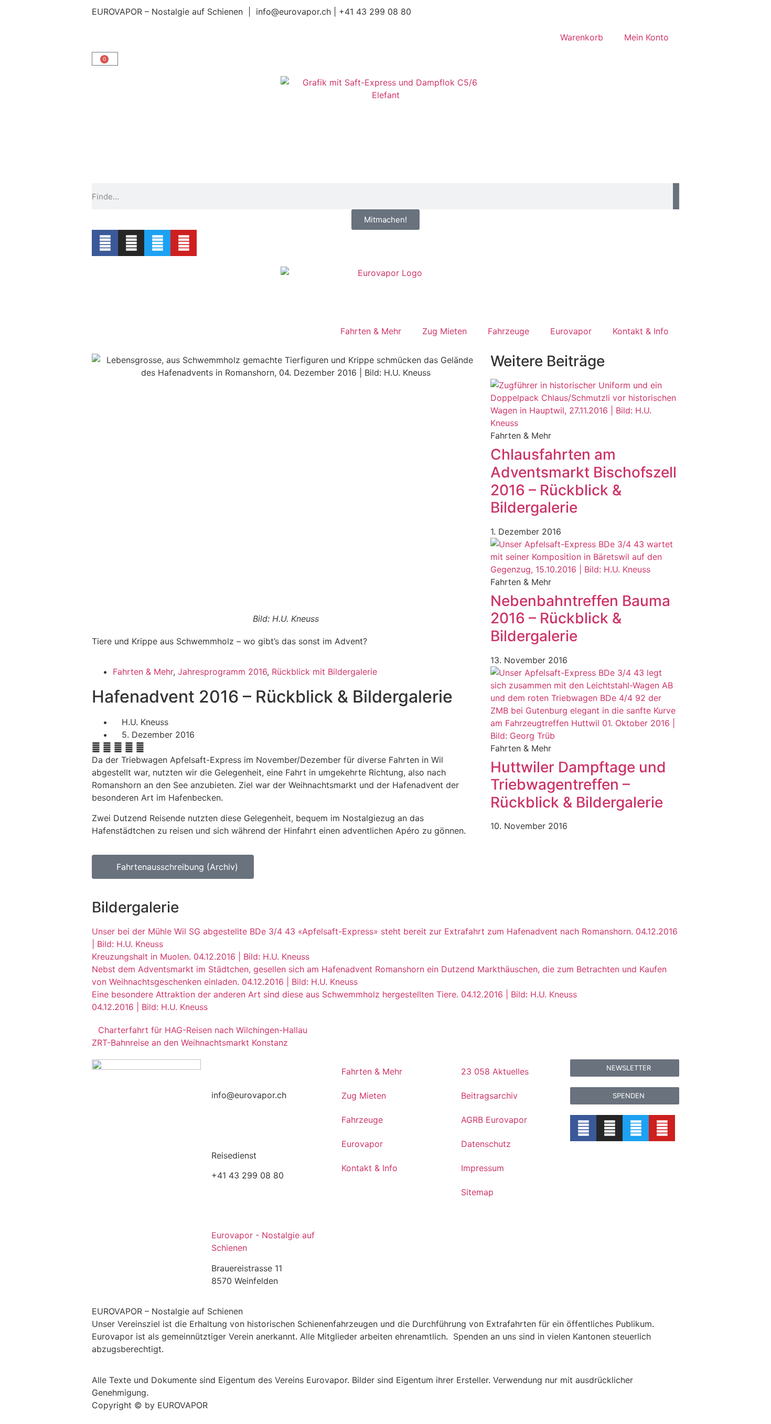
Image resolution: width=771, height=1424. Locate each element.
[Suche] (676, 196)
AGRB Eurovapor (494, 1119)
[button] (96, 747)
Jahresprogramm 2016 (222, 671)
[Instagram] (131, 243)
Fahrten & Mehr (370, 331)
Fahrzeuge (508, 331)
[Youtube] (183, 243)
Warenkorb (581, 37)
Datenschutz (486, 1144)
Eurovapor (571, 331)
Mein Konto (646, 37)
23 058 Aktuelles (495, 1071)
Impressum (482, 1168)
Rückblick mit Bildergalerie (324, 671)
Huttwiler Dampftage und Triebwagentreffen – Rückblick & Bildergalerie (578, 784)
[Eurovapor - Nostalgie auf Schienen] (224, 1212)
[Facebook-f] (105, 243)
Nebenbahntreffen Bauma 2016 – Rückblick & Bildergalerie (580, 618)
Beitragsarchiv (489, 1095)
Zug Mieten (444, 331)
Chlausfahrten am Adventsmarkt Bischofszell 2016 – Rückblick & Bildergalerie (583, 480)
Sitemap (477, 1192)
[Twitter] (157, 243)
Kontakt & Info (641, 331)
